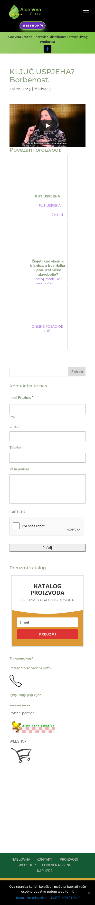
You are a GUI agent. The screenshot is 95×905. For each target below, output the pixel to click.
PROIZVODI (69, 859)
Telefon (17, 448)
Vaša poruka (19, 469)
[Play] (47, 125)
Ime (12, 417)
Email (15, 426)
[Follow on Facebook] (47, 49)
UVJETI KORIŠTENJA (65, 898)
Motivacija (43, 89)
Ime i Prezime (21, 398)
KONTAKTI (45, 859)
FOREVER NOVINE (56, 865)
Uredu (19, 898)
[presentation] (47, 526)
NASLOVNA (20, 859)
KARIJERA (45, 871)
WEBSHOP (31, 25)
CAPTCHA (18, 512)
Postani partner (22, 713)
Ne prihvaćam (37, 898)
